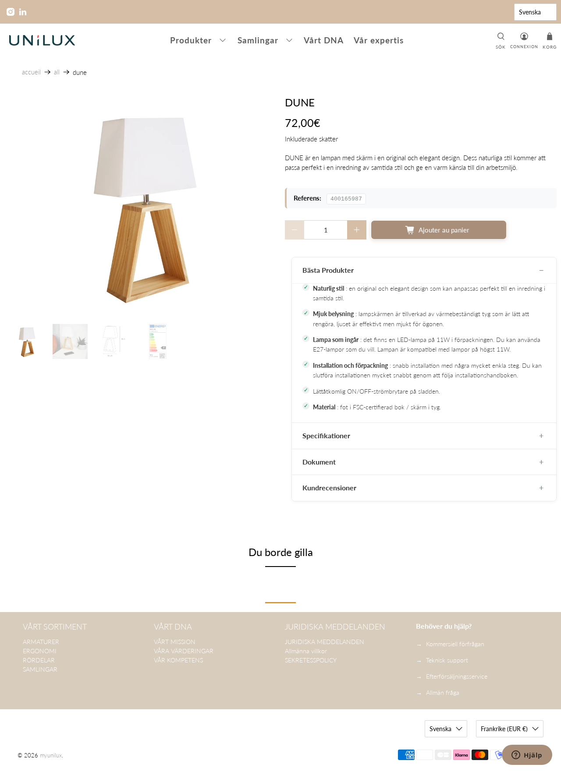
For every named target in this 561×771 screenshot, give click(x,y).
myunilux (51, 755)
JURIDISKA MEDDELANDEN (324, 641)
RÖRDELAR (39, 660)
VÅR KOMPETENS (178, 660)
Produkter (191, 40)
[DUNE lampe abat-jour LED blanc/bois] (140, 205)
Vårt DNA (324, 40)
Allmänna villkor (306, 651)
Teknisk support (447, 660)
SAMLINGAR (40, 669)
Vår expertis (379, 40)
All (57, 72)
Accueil (31, 72)
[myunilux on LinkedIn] (23, 12)
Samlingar (258, 40)
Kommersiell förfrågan (455, 644)
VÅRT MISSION (174, 641)
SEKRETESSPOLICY (311, 660)
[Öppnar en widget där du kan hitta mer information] (527, 756)
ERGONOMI (40, 651)
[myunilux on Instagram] (10, 12)
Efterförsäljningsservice (456, 676)
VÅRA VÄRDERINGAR (183, 651)
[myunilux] (42, 40)
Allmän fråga (442, 692)
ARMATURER (41, 641)
